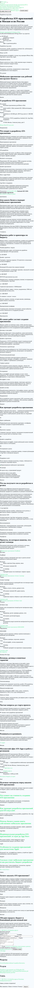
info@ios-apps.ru (15, 10)
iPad (5, 125)
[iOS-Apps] (3, 2)
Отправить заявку (17, 949)
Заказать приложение (6, 32)
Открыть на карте (10, 776)
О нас (11, 9)
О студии (2, 742)
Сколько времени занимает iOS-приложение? (13, 726)
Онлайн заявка (24, 10)
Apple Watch (15, 7)
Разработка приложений (6, 4)
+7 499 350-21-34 (7, 768)
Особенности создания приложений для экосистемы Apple (15, 848)
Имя (1, 934)
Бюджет (2, 938)
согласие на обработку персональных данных (18, 946)
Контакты (16, 9)
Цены (1, 9)
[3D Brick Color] (11, 600)
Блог (18, 963)
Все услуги (3, 194)
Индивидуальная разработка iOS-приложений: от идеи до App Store (14, 835)
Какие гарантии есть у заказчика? (10, 727)
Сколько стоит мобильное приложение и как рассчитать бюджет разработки (16, 861)
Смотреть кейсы (16, 32)
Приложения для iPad (6, 7)
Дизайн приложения (19, 4)
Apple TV (21, 7)
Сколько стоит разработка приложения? (12, 712)
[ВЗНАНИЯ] (12, 627)
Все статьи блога (4, 869)
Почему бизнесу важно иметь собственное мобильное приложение (15, 822)
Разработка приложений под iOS (9, 969)
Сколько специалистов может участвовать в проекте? (15, 725)
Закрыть (26, 986)
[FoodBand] (10, 551)
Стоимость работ (10, 194)
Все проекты (3, 652)
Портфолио (6, 9)
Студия (15, 963)
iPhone (1, 125)
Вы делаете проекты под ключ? (9, 723)
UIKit (15, 191)
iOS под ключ (10, 125)
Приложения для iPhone (13, 6)
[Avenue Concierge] (12, 575)
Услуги (2, 3)
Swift (8, 191)
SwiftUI (12, 191)
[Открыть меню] (7, 2)
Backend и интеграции (13, 971)
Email (16, 936)
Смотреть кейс (4, 574)
